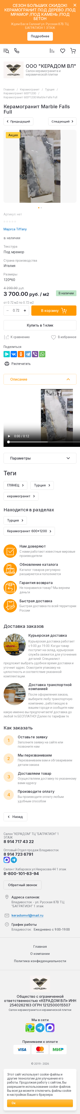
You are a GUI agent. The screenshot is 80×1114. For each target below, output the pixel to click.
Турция (49, 89)
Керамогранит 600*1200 (20, 93)
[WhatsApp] (42, 354)
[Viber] (35, 354)
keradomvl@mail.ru (27, 915)
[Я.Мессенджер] (7, 354)
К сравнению (20, 337)
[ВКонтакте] (14, 354)
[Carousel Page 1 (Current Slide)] (38, 207)
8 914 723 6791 (18, 854)
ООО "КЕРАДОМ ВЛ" (51, 66)
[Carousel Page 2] (41, 207)
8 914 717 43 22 (19, 841)
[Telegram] (28, 354)
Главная (9, 89)
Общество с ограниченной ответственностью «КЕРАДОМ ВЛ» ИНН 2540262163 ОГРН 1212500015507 (40, 1000)
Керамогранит (30, 89)
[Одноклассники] (21, 354)
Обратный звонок (22, 885)
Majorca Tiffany (15, 229)
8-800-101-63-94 (21, 873)
